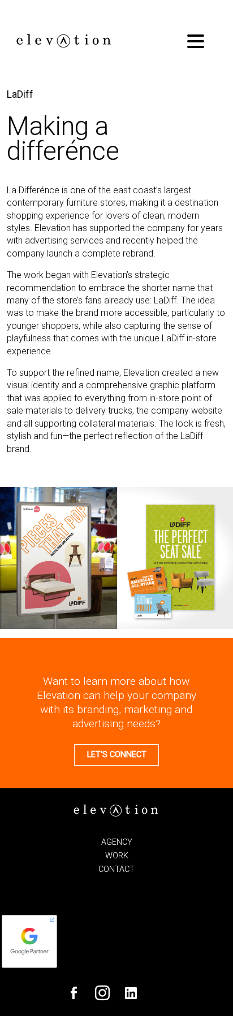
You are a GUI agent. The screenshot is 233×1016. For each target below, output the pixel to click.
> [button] (218, 554)
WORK (116, 856)
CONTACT (116, 869)
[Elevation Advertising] (63, 45)
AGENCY (116, 842)
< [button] (14, 554)
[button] (195, 42)
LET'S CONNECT (116, 754)
